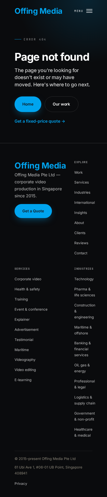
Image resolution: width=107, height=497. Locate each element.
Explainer (22, 319)
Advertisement (26, 329)
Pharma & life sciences (84, 292)
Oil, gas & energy (82, 368)
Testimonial (24, 340)
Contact (80, 253)
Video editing (25, 370)
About (79, 223)
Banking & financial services (82, 349)
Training (21, 299)
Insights (80, 213)
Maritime (22, 350)
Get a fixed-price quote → (40, 121)
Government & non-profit (84, 416)
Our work (61, 104)
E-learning (23, 380)
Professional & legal (84, 384)
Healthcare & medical (83, 432)
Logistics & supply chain (84, 400)
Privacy (21, 483)
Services (81, 182)
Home (27, 104)
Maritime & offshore (83, 330)
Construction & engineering (84, 311)
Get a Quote (33, 211)
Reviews (81, 243)
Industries (82, 192)
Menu (78, 11)
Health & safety (27, 289)
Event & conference (31, 309)
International (84, 202)
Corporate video (28, 279)
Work (78, 172)
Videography (25, 360)
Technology (84, 279)
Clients (79, 233)
